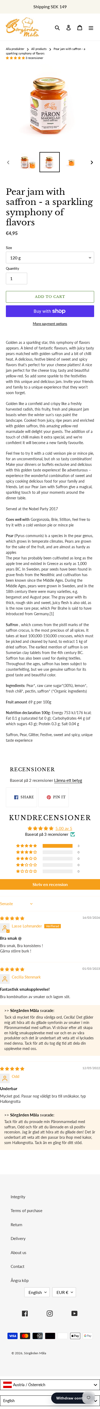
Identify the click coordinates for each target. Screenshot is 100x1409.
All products (39, 48)
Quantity (12, 268)
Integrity (18, 1196)
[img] (12, 918)
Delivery (18, 1238)
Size (9, 248)
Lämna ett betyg (68, 780)
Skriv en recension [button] (50, 884)
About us (18, 1252)
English (35, 1292)
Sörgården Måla (35, 1353)
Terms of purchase (26, 1210)
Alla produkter (15, 48)
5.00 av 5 (63, 828)
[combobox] (50, 1385)
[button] (16, 58)
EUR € (62, 1292)
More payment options (50, 324)
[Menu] (91, 27)
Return (16, 1224)
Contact (17, 1266)
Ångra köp (20, 1280)
